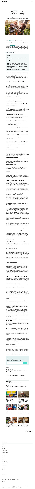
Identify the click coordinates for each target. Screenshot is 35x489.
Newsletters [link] (5, 452)
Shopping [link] (4, 450)
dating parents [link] (12, 45)
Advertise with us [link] (4, 479)
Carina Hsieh (11, 40)
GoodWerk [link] (18, 58)
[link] (4, 1)
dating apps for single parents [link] (20, 199)
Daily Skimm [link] (5, 445)
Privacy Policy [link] (15, 487)
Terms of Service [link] (20, 487)
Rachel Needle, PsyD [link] (9, 48)
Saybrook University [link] (25, 58)
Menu (32, 1)
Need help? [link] (3, 481)
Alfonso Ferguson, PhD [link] (22, 86)
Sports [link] (3, 448)
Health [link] (3, 446)
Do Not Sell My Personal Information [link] (13, 479)
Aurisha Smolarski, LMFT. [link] (10, 52)
